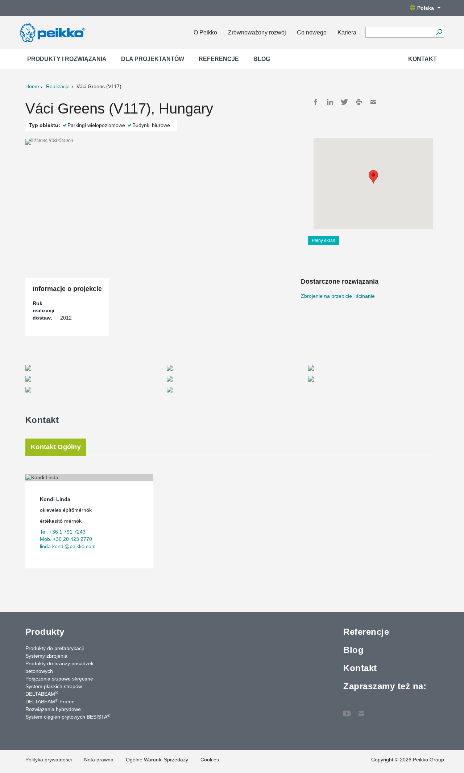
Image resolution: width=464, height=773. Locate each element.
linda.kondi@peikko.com (68, 546)
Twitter (344, 102)
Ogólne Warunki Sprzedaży (157, 759)
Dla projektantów (152, 59)
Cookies (209, 759)
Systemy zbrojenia (46, 656)
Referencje (219, 59)
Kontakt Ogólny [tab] (56, 447)
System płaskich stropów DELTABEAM (53, 690)
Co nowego (312, 32)
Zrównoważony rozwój (257, 32)
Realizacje (58, 86)
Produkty (45, 632)
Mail (373, 102)
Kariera (346, 32)
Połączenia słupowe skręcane (59, 679)
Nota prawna (98, 759)
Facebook (315, 102)
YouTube (347, 710)
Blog (261, 59)
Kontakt (422, 59)
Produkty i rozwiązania (67, 59)
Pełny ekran (323, 240)
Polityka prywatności (48, 759)
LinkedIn (330, 102)
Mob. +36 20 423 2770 (66, 539)
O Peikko (205, 32)
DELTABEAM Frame (50, 701)
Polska (425, 8)
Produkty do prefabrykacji (54, 648)
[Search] (438, 32)
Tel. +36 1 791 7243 (63, 532)
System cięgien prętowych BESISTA (67, 716)
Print (358, 102)
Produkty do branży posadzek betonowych (59, 667)
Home (32, 86)
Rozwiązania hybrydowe (53, 709)
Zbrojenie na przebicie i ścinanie (338, 296)
